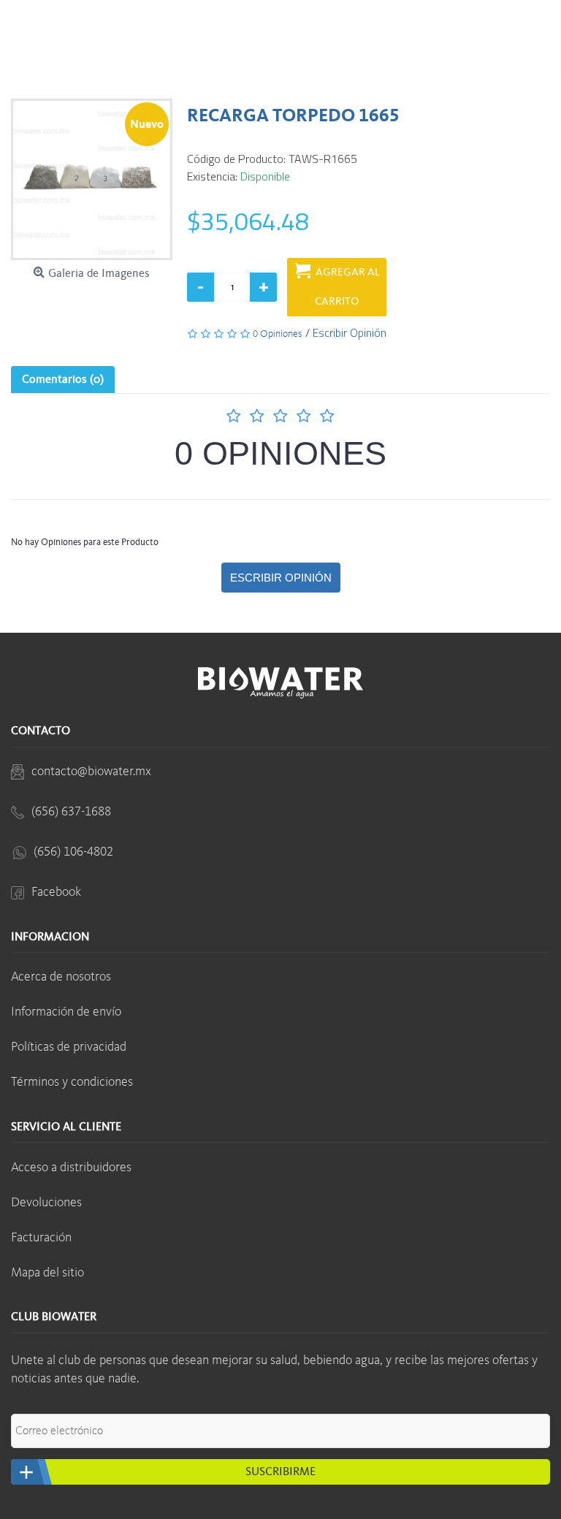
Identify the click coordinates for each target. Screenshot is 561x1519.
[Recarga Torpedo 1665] (91, 179)
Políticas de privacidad (68, 1047)
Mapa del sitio (47, 1272)
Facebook (56, 892)
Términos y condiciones (72, 1082)
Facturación (41, 1237)
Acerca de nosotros (61, 976)
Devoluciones (46, 1202)
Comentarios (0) (63, 379)
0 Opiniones (280, 453)
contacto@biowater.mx (91, 771)
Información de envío (66, 1012)
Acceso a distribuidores (71, 1167)
